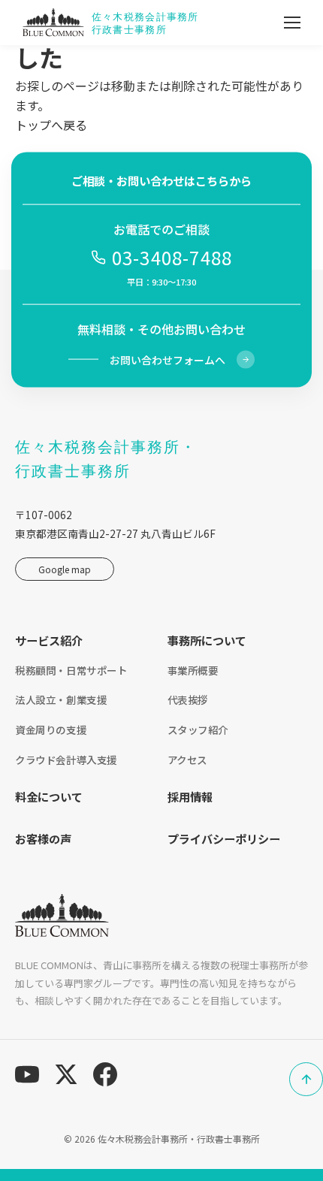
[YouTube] (27, 1074)
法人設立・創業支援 (61, 699)
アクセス (187, 759)
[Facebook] (105, 1074)
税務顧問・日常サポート (71, 670)
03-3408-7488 (172, 257)
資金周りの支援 (50, 729)
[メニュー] (292, 23)
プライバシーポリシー (224, 838)
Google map (64, 569)
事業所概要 (193, 670)
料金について (49, 796)
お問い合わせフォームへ (167, 359)
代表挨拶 (188, 699)
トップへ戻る (51, 125)
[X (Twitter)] (66, 1074)
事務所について (207, 640)
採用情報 (190, 796)
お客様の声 (43, 838)
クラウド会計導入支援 (66, 759)
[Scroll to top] (306, 1079)
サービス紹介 (49, 640)
